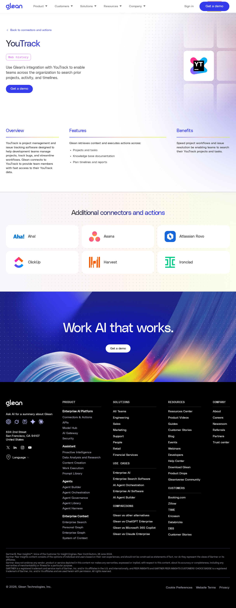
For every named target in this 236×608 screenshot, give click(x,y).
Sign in (189, 6)
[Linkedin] (15, 447)
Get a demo (19, 88)
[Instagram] (22, 447)
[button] (18, 457)
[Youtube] (30, 447)
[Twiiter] (8, 447)
